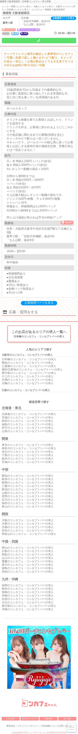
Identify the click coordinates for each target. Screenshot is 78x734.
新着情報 (48, 719)
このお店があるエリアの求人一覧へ (39, 334)
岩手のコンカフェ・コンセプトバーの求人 (28, 427)
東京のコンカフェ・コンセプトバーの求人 (28, 444)
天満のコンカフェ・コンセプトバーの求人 (28, 379)
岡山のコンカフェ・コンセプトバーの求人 (28, 547)
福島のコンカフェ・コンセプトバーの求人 (28, 424)
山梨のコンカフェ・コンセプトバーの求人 (28, 492)
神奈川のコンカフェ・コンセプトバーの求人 (29, 448)
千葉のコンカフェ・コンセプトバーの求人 (28, 455)
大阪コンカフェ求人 (43, 6)
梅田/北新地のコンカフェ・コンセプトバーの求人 (32, 369)
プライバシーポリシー (28, 726)
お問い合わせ (65, 726)
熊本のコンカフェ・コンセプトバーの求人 (28, 588)
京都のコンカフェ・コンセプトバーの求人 (28, 527)
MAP (68, 222)
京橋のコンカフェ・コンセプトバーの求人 (28, 383)
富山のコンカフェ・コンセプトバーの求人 (28, 506)
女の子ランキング (29, 719)
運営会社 (10, 726)
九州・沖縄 (10, 579)
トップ (5, 6)
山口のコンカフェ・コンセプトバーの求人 (28, 557)
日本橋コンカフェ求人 (17, 9)
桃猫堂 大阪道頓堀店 (55, 9)
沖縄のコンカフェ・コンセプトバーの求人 (28, 609)
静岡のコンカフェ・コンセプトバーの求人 (28, 482)
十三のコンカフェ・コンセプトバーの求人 (28, 376)
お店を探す (10, 719)
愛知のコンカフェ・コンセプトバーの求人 (28, 475)
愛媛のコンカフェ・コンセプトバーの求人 (28, 561)
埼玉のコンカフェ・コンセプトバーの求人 (28, 451)
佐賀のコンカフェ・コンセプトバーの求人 (28, 598)
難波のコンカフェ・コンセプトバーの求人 (28, 362)
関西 (5, 514)
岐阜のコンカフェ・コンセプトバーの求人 (28, 479)
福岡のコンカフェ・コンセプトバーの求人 (28, 585)
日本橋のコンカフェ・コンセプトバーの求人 (29, 359)
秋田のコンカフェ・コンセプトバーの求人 (28, 420)
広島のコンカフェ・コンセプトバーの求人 (28, 550)
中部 (5, 469)
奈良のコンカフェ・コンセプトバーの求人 (28, 530)
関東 (5, 439)
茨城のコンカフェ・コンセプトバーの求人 (28, 461)
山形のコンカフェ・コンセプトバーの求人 (28, 431)
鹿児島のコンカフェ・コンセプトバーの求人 (29, 605)
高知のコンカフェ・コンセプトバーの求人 (28, 571)
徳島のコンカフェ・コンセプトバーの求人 (28, 568)
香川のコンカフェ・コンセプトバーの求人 (28, 564)
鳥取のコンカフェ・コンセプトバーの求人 (28, 554)
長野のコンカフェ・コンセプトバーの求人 (28, 496)
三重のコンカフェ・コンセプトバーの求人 (28, 485)
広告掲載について (50, 726)
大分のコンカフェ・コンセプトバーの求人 (28, 602)
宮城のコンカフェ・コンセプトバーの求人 (28, 417)
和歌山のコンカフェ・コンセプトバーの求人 (29, 533)
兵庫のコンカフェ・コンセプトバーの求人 (28, 523)
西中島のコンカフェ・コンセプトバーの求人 (29, 372)
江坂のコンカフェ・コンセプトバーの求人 (26, 390)
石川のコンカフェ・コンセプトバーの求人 (28, 499)
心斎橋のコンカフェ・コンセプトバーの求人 (29, 366)
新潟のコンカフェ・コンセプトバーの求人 (28, 489)
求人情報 (67, 719)
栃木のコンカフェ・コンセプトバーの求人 (28, 458)
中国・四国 (10, 541)
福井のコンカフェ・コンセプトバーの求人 (28, 503)
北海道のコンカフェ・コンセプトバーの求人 (29, 413)
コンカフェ (36, 9)
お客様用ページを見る (63, 18)
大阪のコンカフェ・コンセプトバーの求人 (28, 520)
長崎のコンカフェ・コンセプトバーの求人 (28, 592)
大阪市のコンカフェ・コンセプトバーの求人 (27, 354)
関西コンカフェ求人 (21, 6)
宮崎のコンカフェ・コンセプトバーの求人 (28, 595)
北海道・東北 (11, 408)
